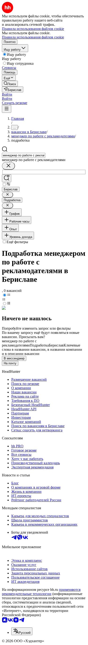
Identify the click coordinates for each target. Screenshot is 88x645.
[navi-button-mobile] (6, 109)
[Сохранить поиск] (6, 178)
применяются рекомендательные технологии (41, 592)
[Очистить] (8, 166)
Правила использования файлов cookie (33, 37)
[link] (10, 84)
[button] (7, 94)
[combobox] (23, 155)
